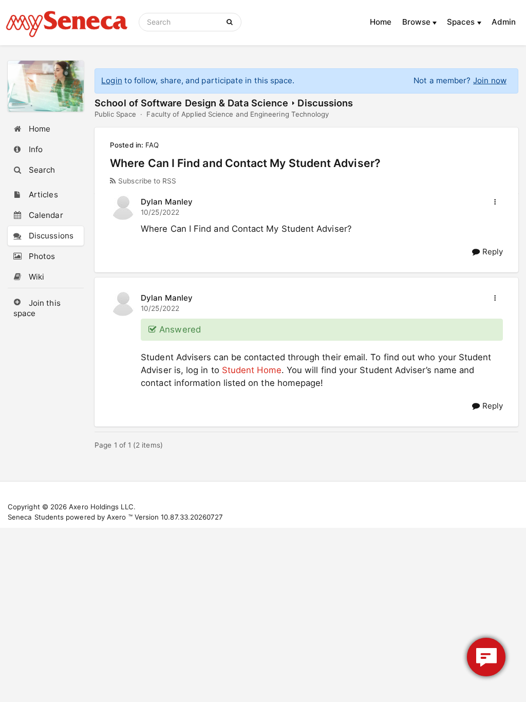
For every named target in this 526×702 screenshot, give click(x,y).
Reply (491, 251)
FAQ (152, 145)
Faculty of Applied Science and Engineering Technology (237, 114)
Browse (417, 22)
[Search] (231, 22)
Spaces (462, 22)
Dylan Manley (167, 202)
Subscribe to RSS (147, 181)
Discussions (325, 102)
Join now (489, 80)
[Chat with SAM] (486, 657)
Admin (504, 22)
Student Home (251, 370)
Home (380, 22)
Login (111, 80)
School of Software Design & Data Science (191, 102)
